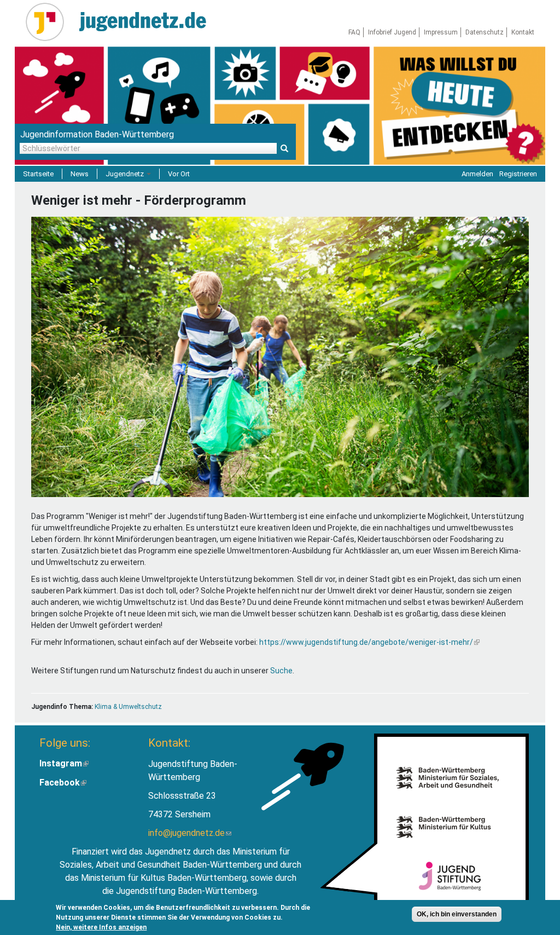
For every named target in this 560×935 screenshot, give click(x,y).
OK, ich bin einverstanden (457, 914)
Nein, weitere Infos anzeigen (101, 927)
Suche (281, 670)
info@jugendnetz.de (189, 833)
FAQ (354, 32)
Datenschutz (484, 32)
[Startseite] (49, 22)
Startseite (38, 174)
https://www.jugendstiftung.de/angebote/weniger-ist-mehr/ (369, 642)
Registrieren (518, 174)
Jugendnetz (125, 174)
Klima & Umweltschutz (128, 707)
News (80, 174)
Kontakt (522, 32)
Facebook (62, 782)
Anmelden (477, 174)
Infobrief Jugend (392, 32)
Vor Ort (179, 174)
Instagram (64, 763)
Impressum (441, 32)
